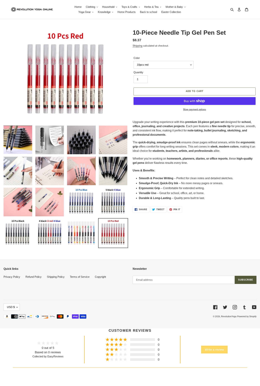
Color (137, 57)
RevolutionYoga (228, 316)
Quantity (138, 72)
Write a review (214, 349)
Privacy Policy (12, 276)
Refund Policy (33, 276)
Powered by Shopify (246, 316)
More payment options (194, 109)
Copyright (100, 276)
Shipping (137, 45)
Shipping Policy (56, 276)
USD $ (11, 307)
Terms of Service (79, 276)
